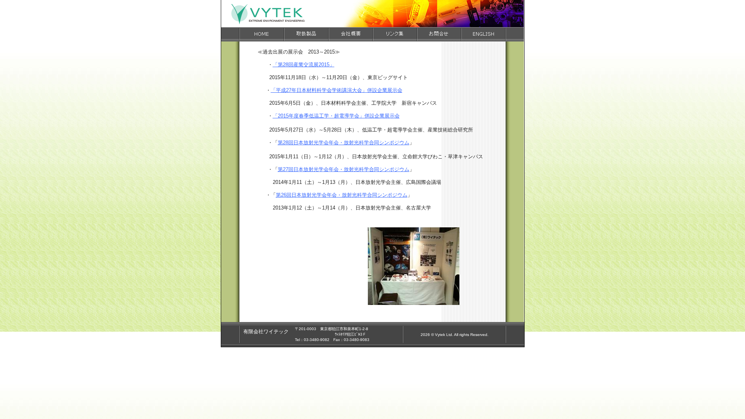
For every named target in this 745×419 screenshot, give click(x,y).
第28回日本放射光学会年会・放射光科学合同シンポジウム (343, 142)
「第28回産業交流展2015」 (303, 65)
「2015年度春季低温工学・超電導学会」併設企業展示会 (336, 116)
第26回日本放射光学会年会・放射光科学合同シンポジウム (341, 195)
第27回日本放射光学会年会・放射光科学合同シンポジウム (343, 169)
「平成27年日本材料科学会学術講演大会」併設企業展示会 (336, 90)
